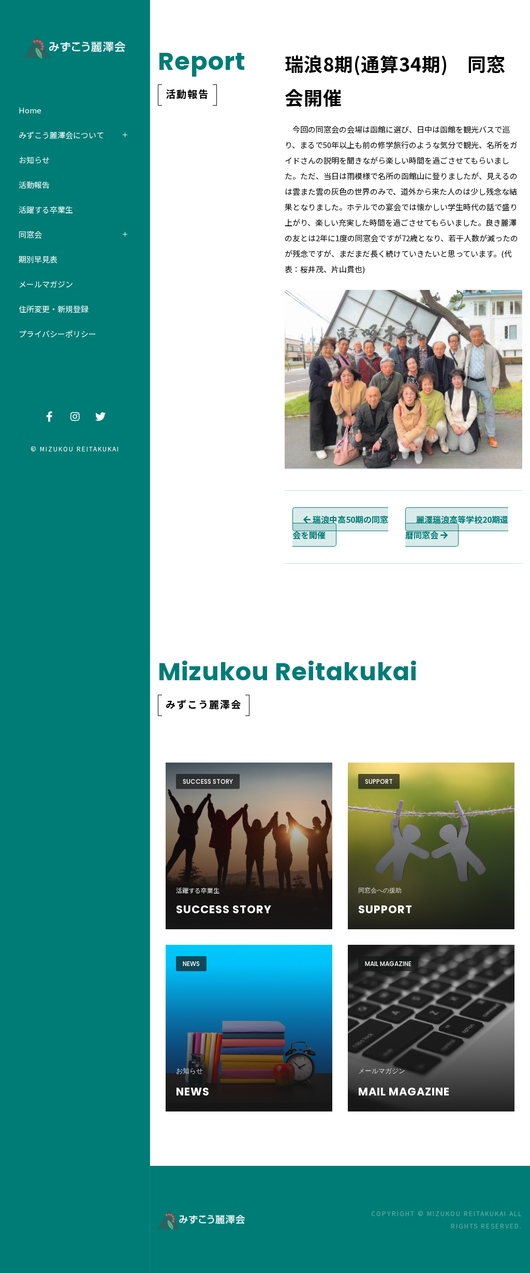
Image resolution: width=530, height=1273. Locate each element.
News (191, 963)
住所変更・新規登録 (54, 308)
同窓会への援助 (380, 890)
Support (379, 781)
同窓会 (30, 234)
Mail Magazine (388, 963)
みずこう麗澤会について (61, 134)
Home (30, 110)
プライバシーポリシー (57, 333)
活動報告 (34, 184)
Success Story (208, 781)
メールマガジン (46, 284)
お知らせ (34, 159)
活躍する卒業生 (46, 209)
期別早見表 (38, 259)
